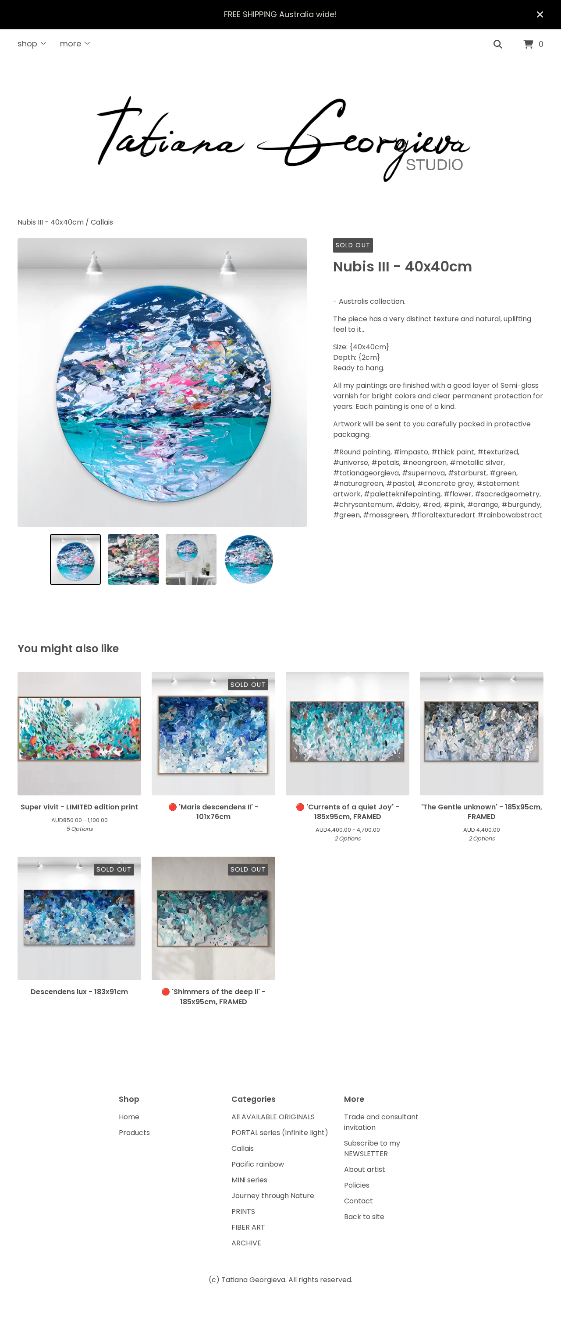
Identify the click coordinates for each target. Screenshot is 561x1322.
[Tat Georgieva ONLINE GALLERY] (281, 138)
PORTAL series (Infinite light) (279, 1133)
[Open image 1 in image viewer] (162, 382)
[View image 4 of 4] (249, 559)
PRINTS (243, 1211)
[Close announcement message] (540, 14)
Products (134, 1133)
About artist (364, 1169)
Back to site (364, 1217)
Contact (358, 1201)
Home (129, 1117)
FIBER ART (248, 1227)
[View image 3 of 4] (191, 559)
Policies (356, 1185)
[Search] (498, 44)
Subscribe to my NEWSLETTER (372, 1148)
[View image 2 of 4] (133, 559)
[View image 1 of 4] (75, 559)
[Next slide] (295, 382)
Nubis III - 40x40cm (51, 222)
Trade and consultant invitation (381, 1122)
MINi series (249, 1180)
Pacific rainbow (257, 1164)
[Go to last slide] (30, 382)
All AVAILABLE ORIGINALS (273, 1117)
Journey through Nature (272, 1196)
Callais (102, 222)
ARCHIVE (246, 1243)
